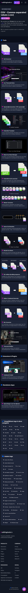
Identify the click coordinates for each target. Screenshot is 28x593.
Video (21, 519)
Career (16, 554)
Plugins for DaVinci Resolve (10, 500)
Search (2, 561)
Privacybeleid (4, 575)
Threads (17, 575)
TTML (23, 442)
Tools (23, 510)
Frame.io (6, 485)
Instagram (17, 570)
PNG (11, 439)
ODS (11, 435)
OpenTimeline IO (19, 435)
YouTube (17, 568)
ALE (11, 426)
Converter (19, 475)
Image (23, 491)
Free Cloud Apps (8, 488)
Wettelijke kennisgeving (6, 580)
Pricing (16, 546)
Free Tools (6, 491)
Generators (15, 491)
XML (12, 448)
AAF (5, 426)
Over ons (17, 551)
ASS (17, 426)
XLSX (5, 448)
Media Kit (17, 558)
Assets (11, 469)
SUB (17, 442)
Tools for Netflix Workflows (10, 519)
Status (2, 570)
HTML (18, 429)
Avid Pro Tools (21, 472)
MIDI (20, 432)
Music (5, 497)
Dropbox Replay (18, 478)
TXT (5, 445)
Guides (2, 558)
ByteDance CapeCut (8, 475)
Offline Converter (14, 497)
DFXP (5, 429)
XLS (23, 445)
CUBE (23, 426)
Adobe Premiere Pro (8, 466)
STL (11, 442)
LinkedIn (17, 577)
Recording (6, 510)
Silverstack (15, 510)
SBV (23, 439)
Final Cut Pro (20, 481)
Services (17, 556)
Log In (17, 2)
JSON (14, 432)
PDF (5, 439)
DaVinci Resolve (7, 478)
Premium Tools (22, 503)
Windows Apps (15, 522)
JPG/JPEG (6, 432)
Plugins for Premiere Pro (9, 503)
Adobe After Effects (8, 459)
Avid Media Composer (9, 472)
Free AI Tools (15, 485)
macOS (20, 494)
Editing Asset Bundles (9, 481)
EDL (12, 429)
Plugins (2, 554)
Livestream (12, 494)
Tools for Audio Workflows (9, 513)
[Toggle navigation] (25, 2)
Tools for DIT (7, 516)
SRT (5, 442)
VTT (11, 445)
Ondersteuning (18, 549)
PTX (17, 439)
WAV (17, 445)
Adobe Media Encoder (9, 463)
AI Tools (19, 466)
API (5, 469)
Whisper (6, 522)
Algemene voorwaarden (6, 577)
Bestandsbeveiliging (5, 572)
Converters (3, 549)
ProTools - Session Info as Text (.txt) (12, 507)
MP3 (5, 435)
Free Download (19, 488)
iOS (5, 494)
